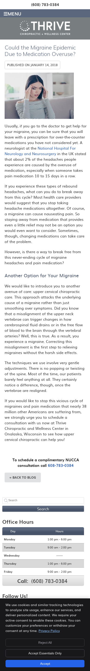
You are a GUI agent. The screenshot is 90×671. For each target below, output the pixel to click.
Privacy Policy (49, 630)
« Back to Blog (22, 477)
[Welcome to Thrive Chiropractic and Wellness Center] (45, 33)
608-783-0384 (61, 465)
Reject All (45, 642)
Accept (45, 663)
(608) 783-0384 (45, 4)
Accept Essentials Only (45, 653)
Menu (14, 13)
